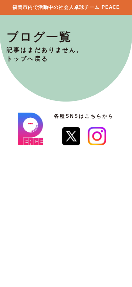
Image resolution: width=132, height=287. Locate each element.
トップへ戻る (27, 59)
